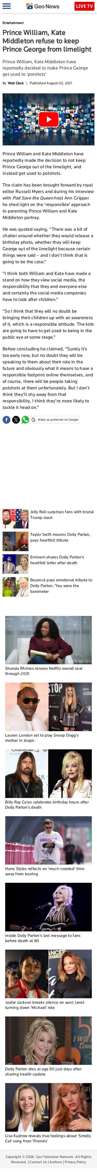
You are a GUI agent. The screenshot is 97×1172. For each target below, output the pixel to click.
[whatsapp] (25, 420)
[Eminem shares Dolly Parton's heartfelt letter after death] (15, 564)
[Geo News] (42, 6)
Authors (55, 1162)
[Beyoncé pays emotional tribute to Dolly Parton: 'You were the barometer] (15, 587)
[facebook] (6, 420)
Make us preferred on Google (58, 419)
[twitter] (16, 420)
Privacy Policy (75, 1162)
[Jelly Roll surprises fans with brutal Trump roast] (15, 519)
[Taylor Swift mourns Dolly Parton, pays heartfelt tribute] (15, 541)
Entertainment (13, 23)
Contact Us (38, 1162)
